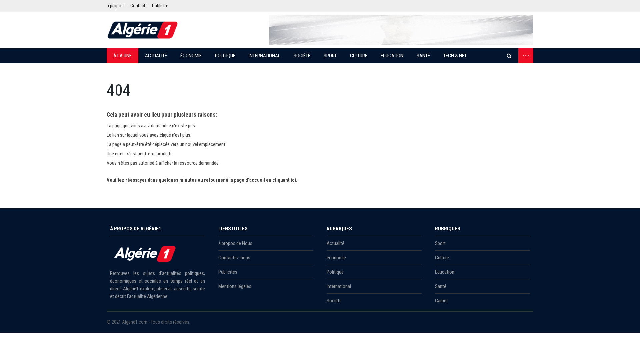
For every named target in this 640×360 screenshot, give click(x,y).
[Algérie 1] (143, 30)
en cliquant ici (281, 180)
